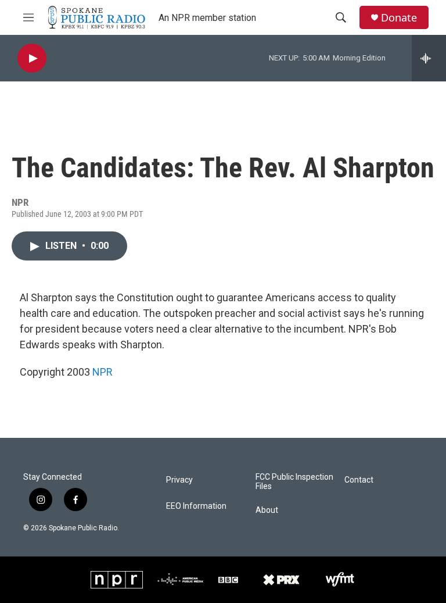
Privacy (179, 480)
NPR (102, 372)
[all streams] (429, 58)
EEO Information (196, 506)
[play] (32, 58)
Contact (358, 480)
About (267, 510)
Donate (399, 18)
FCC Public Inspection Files (294, 482)
